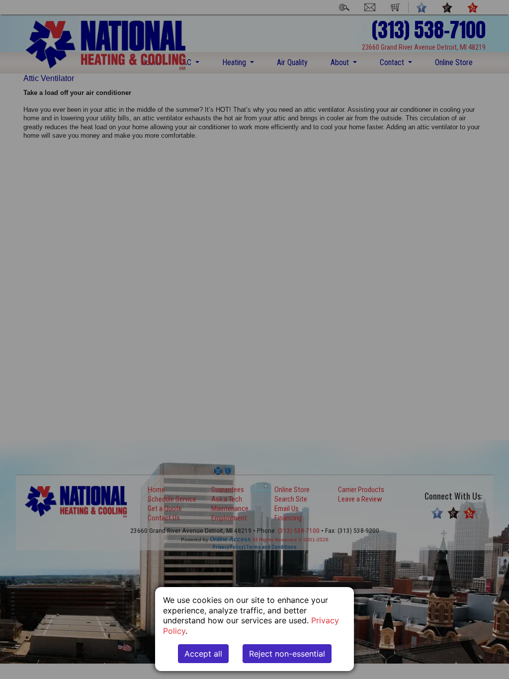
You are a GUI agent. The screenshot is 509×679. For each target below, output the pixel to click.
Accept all (203, 654)
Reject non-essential (287, 654)
